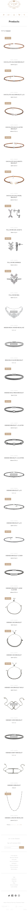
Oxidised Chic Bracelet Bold (14, 687)
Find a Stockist (14, 855)
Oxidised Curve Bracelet (14, 720)
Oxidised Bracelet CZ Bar (14, 555)
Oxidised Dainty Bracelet (14, 752)
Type (14, 877)
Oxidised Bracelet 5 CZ (14, 490)
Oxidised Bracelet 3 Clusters (14, 458)
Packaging (14, 863)
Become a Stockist (14, 857)
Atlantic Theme (7, 902)
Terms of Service (14, 867)
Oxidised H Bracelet (14, 785)
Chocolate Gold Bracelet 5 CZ (14, 94)
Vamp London (14, 59)
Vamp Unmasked (14, 884)
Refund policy (14, 869)
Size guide (14, 859)
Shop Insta (14, 881)
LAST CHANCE (14, 886)
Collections (14, 879)
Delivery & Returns (14, 865)
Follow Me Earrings (14, 262)
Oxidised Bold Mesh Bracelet (14, 392)
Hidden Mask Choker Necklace (14, 327)
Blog (14, 883)
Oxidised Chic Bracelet (14, 622)
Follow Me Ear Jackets (14, 230)
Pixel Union (13, 902)
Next (21, 824)
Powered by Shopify (20, 902)
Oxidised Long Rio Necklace (14, 818)
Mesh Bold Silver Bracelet (14, 360)
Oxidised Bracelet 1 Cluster (14, 425)
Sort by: (3, 31)
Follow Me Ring (14, 295)
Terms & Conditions (14, 861)
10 (17, 824)
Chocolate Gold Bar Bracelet (14, 62)
